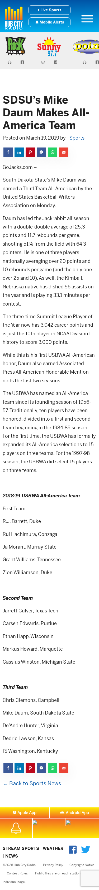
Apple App (26, 812)
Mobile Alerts (51, 22)
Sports (76, 138)
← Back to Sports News (32, 783)
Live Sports (50, 10)
